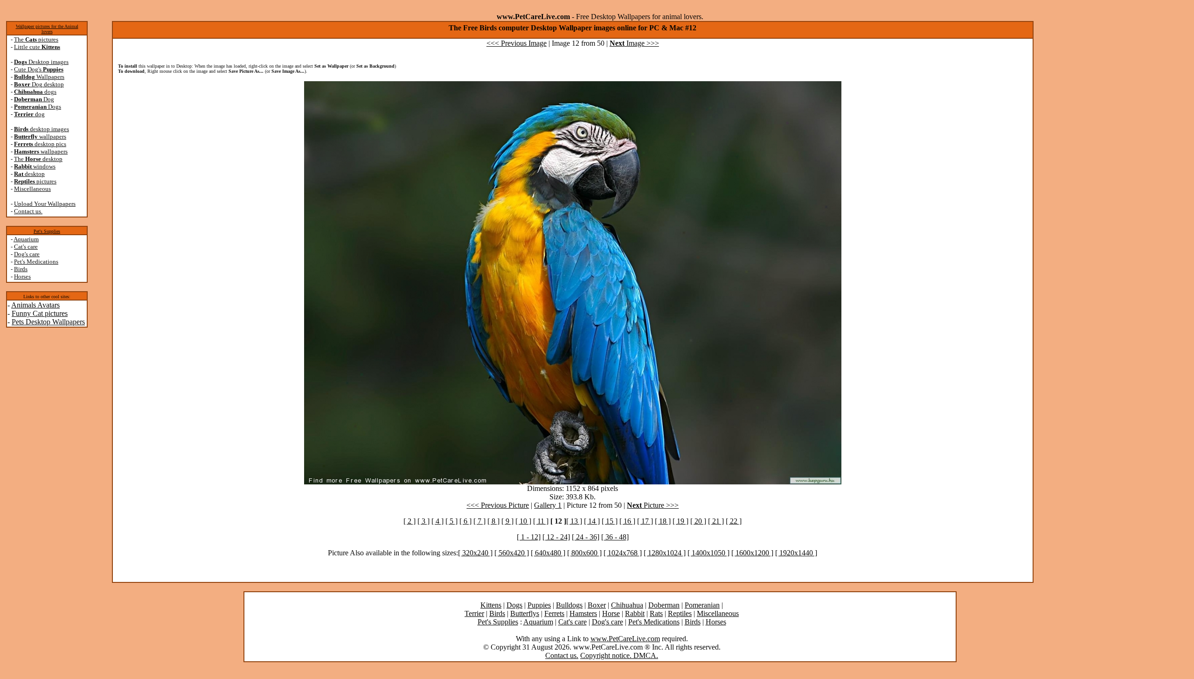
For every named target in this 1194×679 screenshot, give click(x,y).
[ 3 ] (423, 521)
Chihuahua (627, 605)
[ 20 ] (698, 521)
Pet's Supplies (47, 231)
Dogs (37, 106)
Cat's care (26, 246)
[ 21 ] (716, 521)
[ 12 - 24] (556, 537)
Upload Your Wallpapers (45, 203)
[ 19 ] (680, 521)
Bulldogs (569, 605)
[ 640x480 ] (548, 553)
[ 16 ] (627, 521)
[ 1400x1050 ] (708, 553)
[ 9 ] (507, 521)
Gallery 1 (548, 505)
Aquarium (26, 239)
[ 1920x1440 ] (796, 553)
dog (29, 114)
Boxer (597, 605)
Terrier (474, 613)
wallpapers (40, 136)
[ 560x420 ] (511, 553)
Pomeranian (702, 605)
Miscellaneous (32, 188)
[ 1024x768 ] (623, 553)
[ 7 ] (479, 521)
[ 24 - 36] (585, 537)
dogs (35, 91)
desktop (29, 173)
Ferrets (554, 613)
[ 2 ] (409, 521)
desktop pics (40, 143)
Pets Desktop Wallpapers (48, 322)
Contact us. (28, 211)
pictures (35, 181)
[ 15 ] (610, 521)
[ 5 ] (451, 521)
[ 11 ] (540, 521)
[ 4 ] (437, 521)
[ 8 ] (493, 521)
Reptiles (680, 613)
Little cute (37, 46)
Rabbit (635, 613)
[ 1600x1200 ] (752, 553)
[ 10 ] (523, 521)
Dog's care (27, 254)
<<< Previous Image (516, 43)
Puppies (539, 605)
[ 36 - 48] (615, 537)
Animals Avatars (35, 305)
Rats (656, 613)
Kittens (490, 605)
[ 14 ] (592, 521)
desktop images (41, 129)
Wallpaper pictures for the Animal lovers (47, 29)
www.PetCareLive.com (625, 639)
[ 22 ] (734, 521)
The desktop (38, 158)
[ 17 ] (645, 521)
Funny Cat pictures (40, 313)
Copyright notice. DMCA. (619, 655)
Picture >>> (653, 505)
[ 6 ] (465, 521)
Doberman (664, 605)
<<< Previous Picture (497, 505)
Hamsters (583, 613)
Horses (22, 276)
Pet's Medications (36, 261)
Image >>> (634, 43)
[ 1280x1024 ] (665, 553)
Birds (21, 269)
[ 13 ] (574, 521)
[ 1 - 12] (529, 537)
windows (35, 166)
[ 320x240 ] (475, 553)
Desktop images (41, 61)
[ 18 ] (663, 521)
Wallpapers (39, 76)
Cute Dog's (38, 69)
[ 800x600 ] (584, 553)
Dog (34, 99)
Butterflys (524, 613)
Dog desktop (39, 84)
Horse (611, 613)
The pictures (36, 39)
